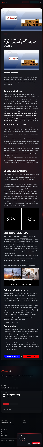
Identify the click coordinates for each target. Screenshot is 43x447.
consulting (6, 336)
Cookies (15, 442)
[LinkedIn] (17, 388)
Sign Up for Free (31, 356)
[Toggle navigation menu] (41, 2)
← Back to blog (4, 6)
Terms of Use (10, 442)
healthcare (11, 139)
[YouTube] (14, 388)
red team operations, (24, 336)
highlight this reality (12, 241)
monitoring (11, 344)
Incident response (32, 334)
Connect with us (14, 404)
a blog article (18, 94)
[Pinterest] (11, 388)
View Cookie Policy (21, 440)
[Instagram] (5, 388)
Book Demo (6, 404)
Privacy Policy (4, 442)
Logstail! (15, 349)
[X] (2, 388)
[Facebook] (8, 388)
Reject (29, 443)
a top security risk (24, 237)
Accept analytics (36, 443)
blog (14, 175)
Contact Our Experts (12, 356)
